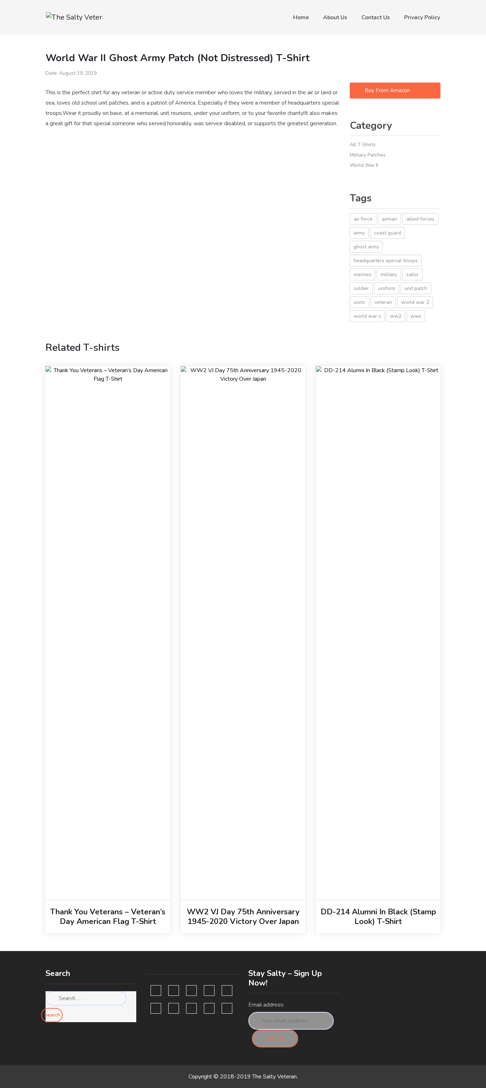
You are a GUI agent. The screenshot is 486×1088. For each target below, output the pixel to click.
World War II (364, 165)
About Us (335, 17)
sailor (412, 274)
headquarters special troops (386, 260)
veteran (383, 302)
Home (301, 17)
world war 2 (415, 302)
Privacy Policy (422, 17)
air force (363, 219)
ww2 (395, 316)
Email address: (266, 1005)
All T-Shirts (363, 144)
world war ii (367, 316)
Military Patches (368, 155)
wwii (416, 316)
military (389, 274)
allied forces (420, 219)
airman (389, 219)
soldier (361, 288)
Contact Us (375, 17)
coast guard (387, 232)
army (359, 232)
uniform (386, 288)
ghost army (366, 246)
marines (362, 274)
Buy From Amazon (386, 90)
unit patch (416, 288)
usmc (359, 302)
